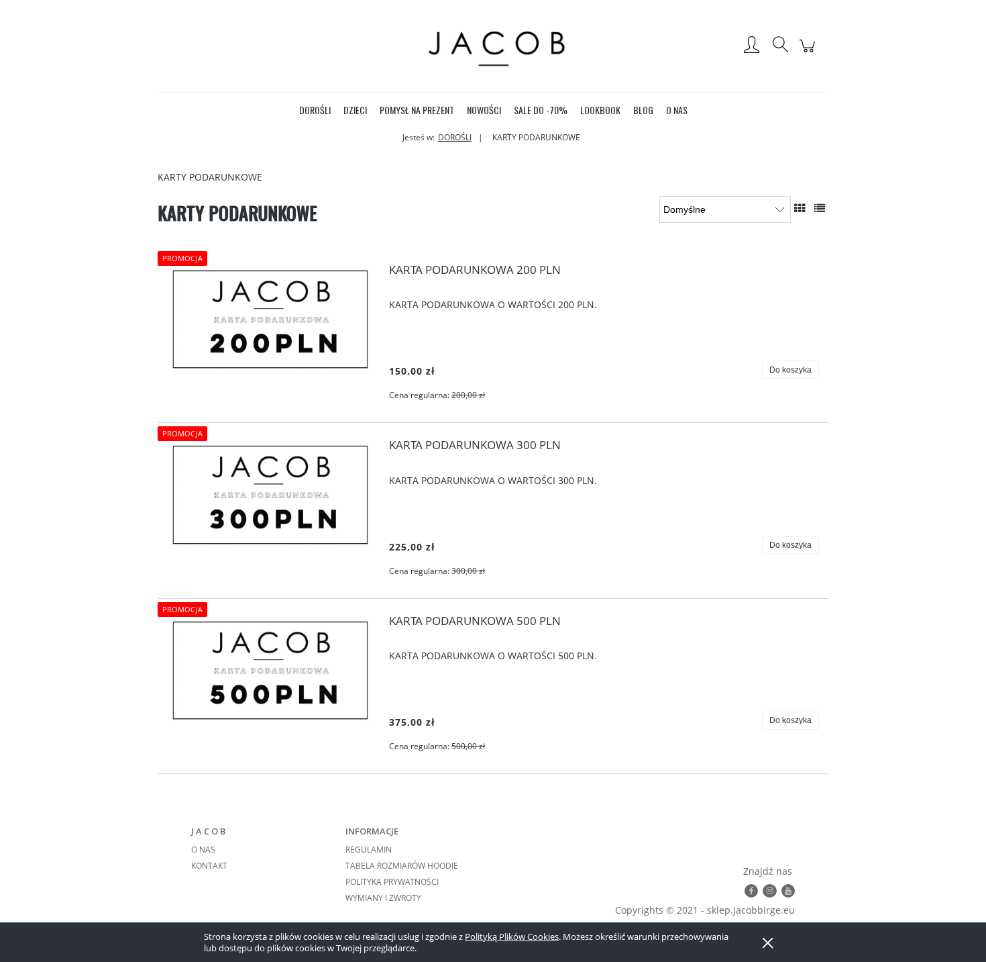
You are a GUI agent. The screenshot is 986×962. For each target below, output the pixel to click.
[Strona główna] (493, 46)
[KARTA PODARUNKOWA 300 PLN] (271, 494)
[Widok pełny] (819, 208)
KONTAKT (209, 865)
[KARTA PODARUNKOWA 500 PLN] (271, 670)
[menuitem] (315, 110)
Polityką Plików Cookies (512, 936)
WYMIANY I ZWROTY (383, 898)
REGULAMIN (368, 849)
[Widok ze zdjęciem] (799, 208)
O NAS (203, 849)
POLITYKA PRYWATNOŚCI (392, 881)
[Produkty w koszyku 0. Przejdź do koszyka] (809, 52)
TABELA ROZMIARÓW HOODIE (401, 865)
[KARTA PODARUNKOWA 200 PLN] (271, 319)
